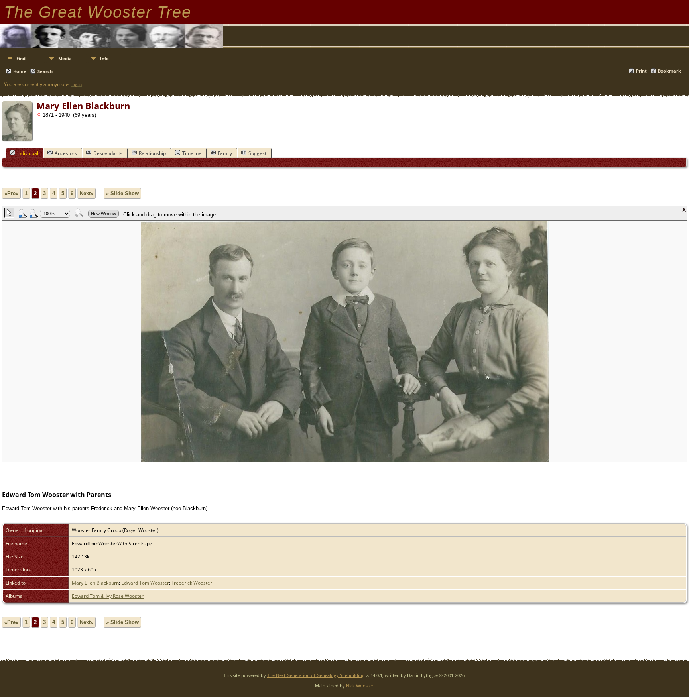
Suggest (257, 153)
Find (21, 58)
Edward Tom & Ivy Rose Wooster (108, 596)
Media (65, 58)
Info (104, 58)
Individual (27, 153)
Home (19, 71)
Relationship (152, 153)
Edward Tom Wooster (145, 582)
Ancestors (66, 153)
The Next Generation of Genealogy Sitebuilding (315, 675)
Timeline (191, 153)
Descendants (107, 153)
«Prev (11, 193)
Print (641, 71)
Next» (86, 193)
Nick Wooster (359, 686)
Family (225, 153)
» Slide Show (122, 193)
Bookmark (669, 71)
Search (45, 71)
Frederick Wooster (191, 582)
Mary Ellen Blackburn (95, 582)
